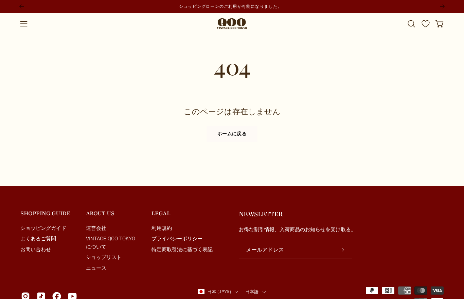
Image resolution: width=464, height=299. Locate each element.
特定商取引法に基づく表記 (182, 249)
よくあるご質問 (38, 239)
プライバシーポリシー (176, 239)
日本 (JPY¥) (219, 291)
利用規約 (161, 228)
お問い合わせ (35, 249)
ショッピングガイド (43, 228)
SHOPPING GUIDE (45, 213)
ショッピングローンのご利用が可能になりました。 (232, 6)
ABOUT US (100, 213)
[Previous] (22, 6)
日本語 (252, 291)
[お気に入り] (425, 24)
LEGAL (161, 213)
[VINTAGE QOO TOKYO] (232, 23)
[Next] (442, 6)
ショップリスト (104, 258)
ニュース (96, 268)
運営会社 (96, 228)
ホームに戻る (232, 134)
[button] (411, 24)
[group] (232, 6)
